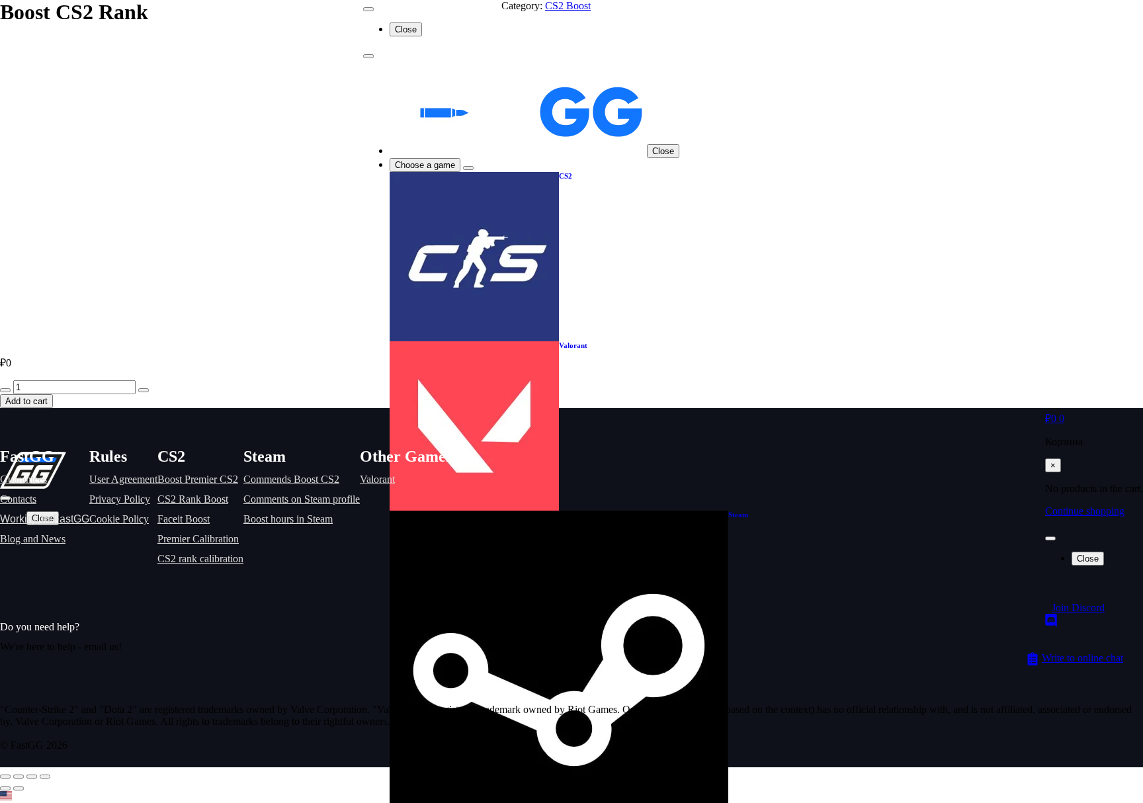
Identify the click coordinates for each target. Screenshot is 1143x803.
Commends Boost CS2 (291, 479)
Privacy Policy (119, 499)
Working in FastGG (44, 519)
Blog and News (32, 538)
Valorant (377, 479)
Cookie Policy (119, 519)
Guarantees (23, 479)
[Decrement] (5, 390)
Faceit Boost (183, 519)
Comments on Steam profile (301, 499)
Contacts (18, 499)
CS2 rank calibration (200, 558)
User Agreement (123, 479)
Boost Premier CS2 (197, 479)
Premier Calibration (198, 538)
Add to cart (26, 401)
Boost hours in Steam (288, 519)
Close (663, 151)
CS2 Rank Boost (192, 499)
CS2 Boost (568, 5)
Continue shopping (1084, 511)
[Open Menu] (1050, 538)
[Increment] (143, 390)
